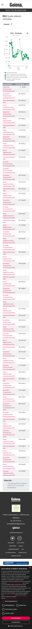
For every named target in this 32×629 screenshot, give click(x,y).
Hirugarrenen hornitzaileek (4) (14, 583)
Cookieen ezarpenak (22, 596)
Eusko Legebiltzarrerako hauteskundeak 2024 (9, 466)
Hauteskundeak (16, 10)
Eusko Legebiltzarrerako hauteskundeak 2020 (9, 441)
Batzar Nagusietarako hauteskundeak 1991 (9, 195)
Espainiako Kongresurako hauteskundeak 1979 (9, 96)
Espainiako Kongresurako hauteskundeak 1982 (9, 114)
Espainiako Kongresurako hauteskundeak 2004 (9, 290)
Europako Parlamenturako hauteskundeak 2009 (9, 335)
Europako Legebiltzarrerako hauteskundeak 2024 (9, 473)
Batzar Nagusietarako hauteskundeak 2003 (9, 284)
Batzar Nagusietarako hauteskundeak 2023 (9, 453)
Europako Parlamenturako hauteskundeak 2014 (9, 367)
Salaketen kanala (11, 552)
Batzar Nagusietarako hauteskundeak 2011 (9, 342)
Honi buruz (11, 542)
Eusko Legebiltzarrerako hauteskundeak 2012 (9, 360)
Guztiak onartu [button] (16, 618)
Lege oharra (20, 542)
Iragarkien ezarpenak (9, 595)
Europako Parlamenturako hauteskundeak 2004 (9, 297)
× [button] (30, 567)
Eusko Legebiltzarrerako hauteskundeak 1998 (9, 240)
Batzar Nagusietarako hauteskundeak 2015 (9, 374)
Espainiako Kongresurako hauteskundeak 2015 (9, 385)
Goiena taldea (23, 552)
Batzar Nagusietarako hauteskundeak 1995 (9, 227)
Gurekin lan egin (16, 556)
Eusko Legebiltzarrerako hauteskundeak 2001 (9, 272)
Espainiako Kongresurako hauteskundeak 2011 (9, 354)
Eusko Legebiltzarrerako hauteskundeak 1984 (9, 132)
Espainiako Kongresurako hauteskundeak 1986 (9, 139)
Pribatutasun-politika (11, 598)
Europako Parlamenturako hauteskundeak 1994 (9, 209)
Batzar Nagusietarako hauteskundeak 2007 (9, 311)
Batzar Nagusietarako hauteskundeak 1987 (9, 152)
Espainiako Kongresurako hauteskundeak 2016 (9, 392)
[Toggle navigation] (2, 4)
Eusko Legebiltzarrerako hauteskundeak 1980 (9, 107)
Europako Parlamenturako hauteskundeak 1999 (9, 247)
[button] (16, 626)
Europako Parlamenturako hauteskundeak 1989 (9, 170)
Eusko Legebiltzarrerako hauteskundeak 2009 (9, 329)
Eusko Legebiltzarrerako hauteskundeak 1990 (9, 184)
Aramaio (7, 24)
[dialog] (16, 597)
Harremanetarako (13, 549)
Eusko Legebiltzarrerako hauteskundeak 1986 (9, 146)
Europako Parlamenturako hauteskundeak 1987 (9, 164)
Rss (23, 549)
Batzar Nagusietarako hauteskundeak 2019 (9, 426)
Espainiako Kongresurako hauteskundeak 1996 (9, 234)
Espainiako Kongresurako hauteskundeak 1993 (9, 202)
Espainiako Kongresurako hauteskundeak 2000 (9, 265)
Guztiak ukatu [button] (16, 622)
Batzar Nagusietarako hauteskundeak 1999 (9, 259)
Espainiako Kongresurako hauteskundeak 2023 (9, 459)
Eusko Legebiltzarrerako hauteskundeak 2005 (9, 304)
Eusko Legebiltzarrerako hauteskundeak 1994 (9, 216)
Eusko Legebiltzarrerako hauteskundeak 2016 (9, 399)
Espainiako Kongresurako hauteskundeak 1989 (9, 177)
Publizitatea (12, 546)
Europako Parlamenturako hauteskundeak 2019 (9, 414)
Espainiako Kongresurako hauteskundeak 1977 (9, 89)
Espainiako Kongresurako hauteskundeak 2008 (9, 322)
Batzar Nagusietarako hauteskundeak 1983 (9, 121)
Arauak (21, 546)
